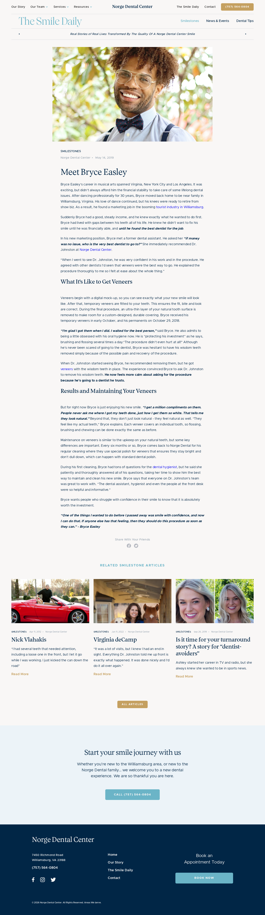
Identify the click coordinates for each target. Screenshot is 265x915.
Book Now (204, 882)
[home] (132, 7)
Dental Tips (245, 23)
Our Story (18, 6)
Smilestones (190, 23)
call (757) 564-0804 (132, 798)
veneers (67, 373)
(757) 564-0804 (237, 7)
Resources (81, 6)
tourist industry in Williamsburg (179, 211)
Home (112, 859)
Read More (20, 678)
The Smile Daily (188, 6)
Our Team (37, 6)
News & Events (217, 23)
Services (60, 6)
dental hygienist (165, 471)
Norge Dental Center (96, 254)
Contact (210, 6)
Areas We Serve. (92, 906)
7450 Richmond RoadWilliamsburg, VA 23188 (49, 862)
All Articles (132, 708)
